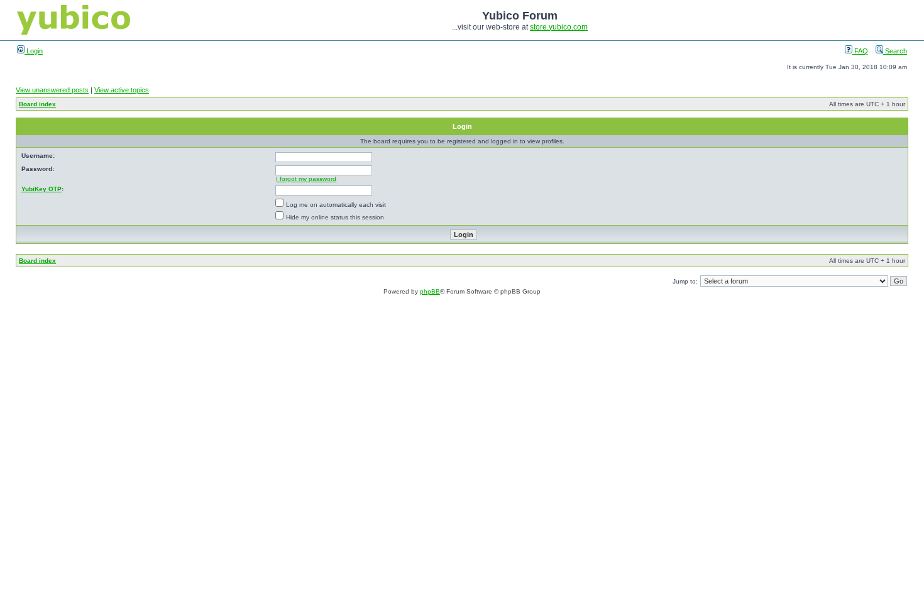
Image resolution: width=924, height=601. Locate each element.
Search (895, 51)
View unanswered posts (52, 90)
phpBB (430, 291)
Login (34, 51)
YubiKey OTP (41, 188)
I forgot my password (306, 178)
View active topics (121, 90)
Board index (37, 104)
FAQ (860, 51)
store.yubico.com (559, 27)
